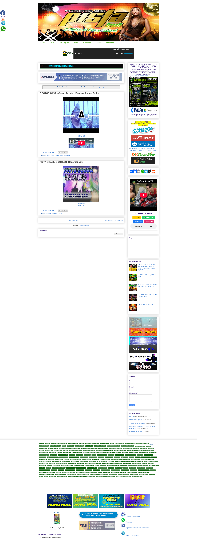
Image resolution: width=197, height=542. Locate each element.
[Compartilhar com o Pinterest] (67, 152)
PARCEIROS (87, 43)
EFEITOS (51, 459)
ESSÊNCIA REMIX (104, 459)
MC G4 (125, 467)
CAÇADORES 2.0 (53, 448)
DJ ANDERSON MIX (140, 450)
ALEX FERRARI (104, 443)
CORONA (136, 448)
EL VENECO (59, 459)
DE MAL (65, 450)
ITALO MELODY (129, 461)
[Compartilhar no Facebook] (65, 152)
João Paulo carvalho (61, 463)
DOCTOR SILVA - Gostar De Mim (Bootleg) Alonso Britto (69, 93)
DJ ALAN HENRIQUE (120, 450)
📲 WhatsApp (148, 217)
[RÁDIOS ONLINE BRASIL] (143, 163)
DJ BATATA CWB (43, 452)
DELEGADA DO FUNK (89, 450)
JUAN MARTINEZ (117, 463)
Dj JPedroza (111, 452)
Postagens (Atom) (84, 225)
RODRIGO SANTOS (123, 474)
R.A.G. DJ (122, 472)
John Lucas (80, 463)
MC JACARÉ (149, 467)
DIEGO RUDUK (108, 450)
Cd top (131, 416)
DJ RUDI (140, 454)
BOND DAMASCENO (100, 445)
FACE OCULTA (115, 459)
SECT (41, 476)
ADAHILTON (63, 443)
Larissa (49, 465)
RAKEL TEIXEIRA (131, 472)
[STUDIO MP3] (143, 353)
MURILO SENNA (50, 472)
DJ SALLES (42, 457)
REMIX (51, 474)
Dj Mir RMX (53, 454)
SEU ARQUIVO (64, 43)
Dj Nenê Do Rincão (62, 454)
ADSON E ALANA (72, 443)
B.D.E (63, 445)
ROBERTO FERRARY (82, 474)
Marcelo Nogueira (132, 465)
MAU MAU (111, 467)
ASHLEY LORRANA (55, 445)
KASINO (144, 463)
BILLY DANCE (79, 445)
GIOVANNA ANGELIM (45, 461)
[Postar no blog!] (61, 152)
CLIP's (53, 43)
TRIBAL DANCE (81, 476)
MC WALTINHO (115, 470)
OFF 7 (99, 472)
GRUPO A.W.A (65, 461)
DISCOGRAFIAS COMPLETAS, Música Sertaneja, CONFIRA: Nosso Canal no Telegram (99, 514)
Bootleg (57, 155)
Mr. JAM (153, 470)
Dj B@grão (150, 450)
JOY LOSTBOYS (107, 463)
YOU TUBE (81, 137)
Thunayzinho (71, 476)
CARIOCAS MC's (64, 448)
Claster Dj (94, 448)
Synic (46, 476)
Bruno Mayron (43, 448)
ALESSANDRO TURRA (92, 443)
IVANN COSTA (138, 461)
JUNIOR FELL (127, 463)
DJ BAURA (52, 452)
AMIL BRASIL (137, 443)
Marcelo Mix (123, 465)
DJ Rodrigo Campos (130, 454)
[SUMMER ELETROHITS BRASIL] (143, 335)
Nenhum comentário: (48, 152)
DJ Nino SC (79, 454)
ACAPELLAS (54, 443)
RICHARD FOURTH (60, 474)
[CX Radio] (143, 156)
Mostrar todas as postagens (97, 87)
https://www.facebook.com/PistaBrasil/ (137, 528)
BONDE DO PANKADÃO (127, 445)
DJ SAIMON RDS (148, 454)
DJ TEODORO (84, 457)
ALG (112, 443)
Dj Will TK (117, 457)
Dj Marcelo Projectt (44, 454)
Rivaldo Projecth (71, 474)
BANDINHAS (70, 445)
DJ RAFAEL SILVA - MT (145, 304)
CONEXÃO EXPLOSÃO (115, 448)
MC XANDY (133, 470)
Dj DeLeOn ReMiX (76, 452)
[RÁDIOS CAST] (143, 147)
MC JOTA (54, 470)
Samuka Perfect (143, 474)
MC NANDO (88, 470)
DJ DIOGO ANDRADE (88, 452)
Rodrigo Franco (103, 474)
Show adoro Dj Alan (135, 420)
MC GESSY (132, 467)
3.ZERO (41, 443)
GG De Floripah (135, 459)
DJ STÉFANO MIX (74, 457)
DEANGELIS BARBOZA (75, 450)
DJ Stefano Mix (63, 457)
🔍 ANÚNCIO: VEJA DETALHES (138, 76)
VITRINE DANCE (101, 476)
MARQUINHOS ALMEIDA (59, 467)
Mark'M (48, 467)
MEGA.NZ (81, 206)
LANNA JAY (42, 465)
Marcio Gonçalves (143, 465)
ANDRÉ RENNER (44, 445)
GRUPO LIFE (83, 461)
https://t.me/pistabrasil (132, 535)
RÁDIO (76, 43)
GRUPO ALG (75, 461)
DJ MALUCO (152, 452)
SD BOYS (151, 474)
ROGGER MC (134, 474)
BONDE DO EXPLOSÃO (113, 445)
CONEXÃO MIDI (127, 448)
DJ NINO (72, 454)
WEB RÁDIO (120, 476)
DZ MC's (154, 457)
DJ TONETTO (93, 457)
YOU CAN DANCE (137, 476)
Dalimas (41, 450)
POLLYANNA (115, 472)
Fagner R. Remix (125, 459)
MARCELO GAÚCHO (113, 465)
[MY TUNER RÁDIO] (143, 140)
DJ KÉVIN (125, 452)
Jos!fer (87, 463)
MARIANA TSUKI (154, 465)
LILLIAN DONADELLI (67, 465)
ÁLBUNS (98, 43)
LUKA (96, 465)
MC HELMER (141, 467)
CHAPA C (87, 448)
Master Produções (91, 467)
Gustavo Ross (102, 461)
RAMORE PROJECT (143, 472)
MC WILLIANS (124, 470)
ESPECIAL (95, 459)
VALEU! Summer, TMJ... (137, 423)
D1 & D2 (151, 448)
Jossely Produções (95, 463)
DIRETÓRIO (110, 43)
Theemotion (52, 476)
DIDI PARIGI (100, 450)
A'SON (47, 443)
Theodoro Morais (62, 476)
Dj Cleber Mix (67, 452)
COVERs (43, 43)
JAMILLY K (154, 461)
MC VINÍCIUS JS (105, 470)
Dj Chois (59, 452)
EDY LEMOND (43, 459)
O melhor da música (136, 431)
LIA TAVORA (56, 465)
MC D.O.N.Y (119, 467)
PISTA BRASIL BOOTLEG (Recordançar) (61, 162)
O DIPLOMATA (92, 472)
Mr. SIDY (42, 472)
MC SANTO (96, 470)
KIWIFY (150, 463)
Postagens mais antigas (114, 220)
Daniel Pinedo (57, 450)
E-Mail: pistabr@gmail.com (134, 516)
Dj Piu (93, 454)
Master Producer (81, 467)
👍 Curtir (137, 217)
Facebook (138, 221)
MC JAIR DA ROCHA (44, 470)
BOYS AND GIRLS (140, 446)
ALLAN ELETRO (119, 443)
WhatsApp (129, 522)
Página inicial (73, 220)
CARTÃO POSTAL (74, 448)
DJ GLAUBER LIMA (100, 452)
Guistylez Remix (93, 461)
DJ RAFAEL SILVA (101, 454)
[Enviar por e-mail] (59, 152)
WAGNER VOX (110, 476)
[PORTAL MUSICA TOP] (143, 361)
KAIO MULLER (136, 463)
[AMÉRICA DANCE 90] (143, 134)
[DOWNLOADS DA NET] (143, 344)
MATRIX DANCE (102, 467)
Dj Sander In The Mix (53, 457)
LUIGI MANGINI (89, 465)
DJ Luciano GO (143, 452)
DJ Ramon (111, 454)
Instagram (149, 221)
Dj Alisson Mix (130, 450)
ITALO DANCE (119, 461)
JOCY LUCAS (71, 463)
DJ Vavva (101, 457)
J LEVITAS (147, 461)
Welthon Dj (127, 476)
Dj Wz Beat (124, 457)
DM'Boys (137, 457)
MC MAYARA (80, 470)
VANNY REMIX (90, 476)
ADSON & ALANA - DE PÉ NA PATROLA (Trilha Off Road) (147, 285)
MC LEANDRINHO (70, 470)
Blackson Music (88, 445)
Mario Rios (42, 467)
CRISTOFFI (143, 448)
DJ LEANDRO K (133, 452)
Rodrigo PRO (113, 474)
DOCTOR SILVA (65, 155)
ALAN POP (82, 443)
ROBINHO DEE (94, 474)
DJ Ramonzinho (119, 454)
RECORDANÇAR (57, 213)
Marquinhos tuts (71, 467)
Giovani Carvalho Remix (147, 459)
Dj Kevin (118, 452)
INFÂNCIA (110, 461)
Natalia (58, 472)
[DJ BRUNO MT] (143, 370)
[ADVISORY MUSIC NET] (143, 327)
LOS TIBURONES (78, 465)
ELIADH (66, 459)
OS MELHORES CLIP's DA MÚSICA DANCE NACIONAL (81, 66)
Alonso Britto (50, 155)
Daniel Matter (49, 450)
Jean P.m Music (43, 463)
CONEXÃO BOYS (103, 448)
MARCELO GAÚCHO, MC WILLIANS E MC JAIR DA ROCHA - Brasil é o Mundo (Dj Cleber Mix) (146, 267)
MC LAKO (61, 470)
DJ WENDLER (109, 457)
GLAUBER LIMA (56, 461)
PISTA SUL (106, 472)
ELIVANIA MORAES (75, 459)
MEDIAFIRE (81, 135)
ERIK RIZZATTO (86, 459)
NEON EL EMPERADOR (68, 472)
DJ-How (131, 457)
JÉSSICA (51, 463)
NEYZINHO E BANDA (81, 472)
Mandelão (103, 465)
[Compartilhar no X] (63, 152)
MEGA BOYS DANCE (143, 470)
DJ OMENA (87, 454)
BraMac (148, 446)
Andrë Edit (145, 443)
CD (82, 448)
